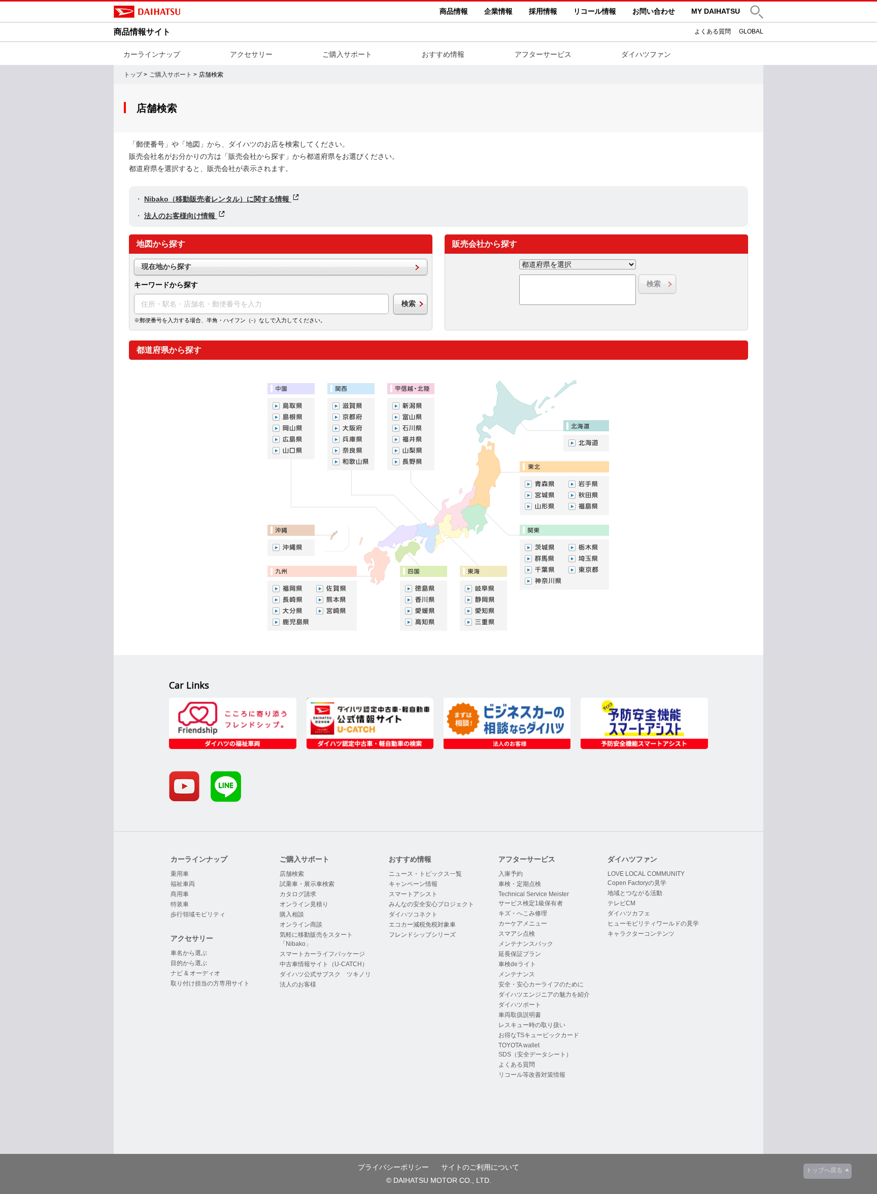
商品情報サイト (142, 31)
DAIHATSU (190, 12)
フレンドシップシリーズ (422, 934)
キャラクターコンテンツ (641, 933)
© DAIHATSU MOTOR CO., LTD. (438, 1180)
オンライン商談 (301, 924)
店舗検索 (292, 873)
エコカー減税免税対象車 (422, 924)
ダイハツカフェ (629, 913)
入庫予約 (510, 873)
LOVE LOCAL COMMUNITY (646, 873)
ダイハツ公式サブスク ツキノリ (325, 974)
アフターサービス (543, 54)
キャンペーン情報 (413, 884)
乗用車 (180, 873)
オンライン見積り (304, 904)
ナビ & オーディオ (195, 973)
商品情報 (454, 11)
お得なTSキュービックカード (538, 1035)
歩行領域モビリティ (198, 914)
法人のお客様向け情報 (180, 216)
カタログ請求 (298, 894)
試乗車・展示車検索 (307, 884)
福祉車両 (183, 884)
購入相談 (292, 914)
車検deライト (517, 964)
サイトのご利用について (480, 1167)
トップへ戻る (824, 1170)
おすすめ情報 (443, 54)
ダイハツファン (646, 54)
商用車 (180, 894)
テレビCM (621, 903)
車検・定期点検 (519, 884)
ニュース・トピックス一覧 (425, 873)
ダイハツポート (519, 1004)
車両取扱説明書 (519, 1014)
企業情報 (498, 11)
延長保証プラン (519, 954)
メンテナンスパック (525, 943)
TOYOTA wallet (518, 1045)
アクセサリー (251, 54)
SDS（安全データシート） (535, 1054)
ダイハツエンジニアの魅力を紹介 (544, 994)
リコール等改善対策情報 (531, 1074)
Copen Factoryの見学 (637, 882)
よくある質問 (712, 31)
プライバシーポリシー (393, 1167)
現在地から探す (166, 266)
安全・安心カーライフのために (541, 984)
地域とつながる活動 (635, 893)
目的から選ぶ (189, 963)
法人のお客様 (298, 984)
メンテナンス (516, 974)
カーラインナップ (151, 54)
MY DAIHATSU (715, 11)
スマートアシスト (413, 894)
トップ (133, 74)
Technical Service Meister (533, 894)
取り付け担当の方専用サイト (210, 983)
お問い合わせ (653, 11)
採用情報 (543, 11)
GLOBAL (751, 31)
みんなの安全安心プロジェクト (431, 904)
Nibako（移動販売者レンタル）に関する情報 (217, 199)
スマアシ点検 (516, 933)
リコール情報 (595, 11)
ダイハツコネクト (413, 914)
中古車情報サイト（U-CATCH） (324, 964)
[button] (756, 12)
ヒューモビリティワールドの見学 (653, 923)
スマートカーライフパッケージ (322, 954)
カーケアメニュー (522, 923)
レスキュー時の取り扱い (531, 1025)
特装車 (180, 904)
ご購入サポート (347, 54)
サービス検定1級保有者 (530, 903)
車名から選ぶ (189, 953)
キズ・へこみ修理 (522, 913)
